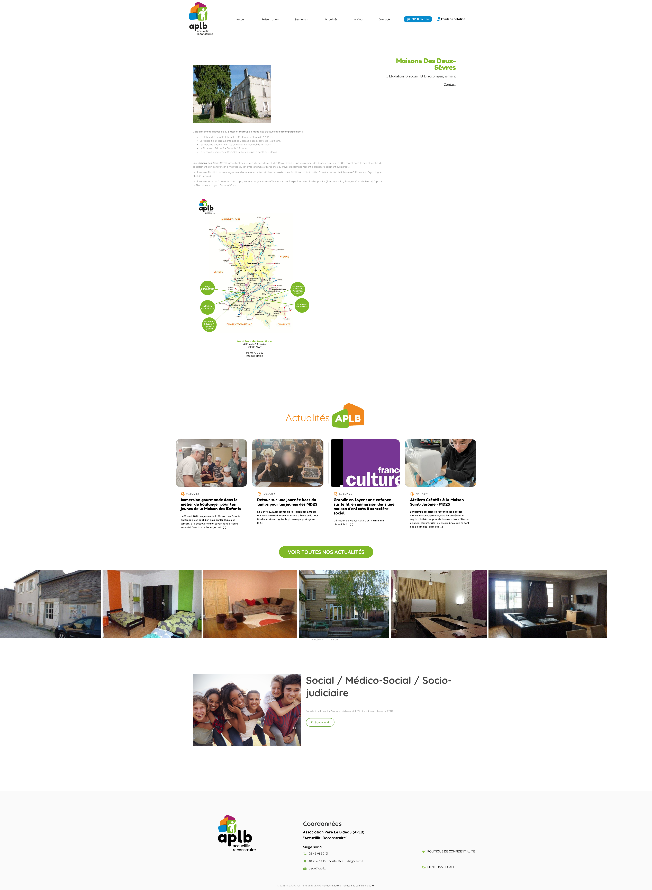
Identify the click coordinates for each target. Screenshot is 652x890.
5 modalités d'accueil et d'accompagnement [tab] (421, 76)
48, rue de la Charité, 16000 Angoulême (336, 861)
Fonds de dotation (452, 19)
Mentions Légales (331, 885)
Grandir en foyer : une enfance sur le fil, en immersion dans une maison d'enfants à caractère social (364, 506)
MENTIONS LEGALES (441, 867)
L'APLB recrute (419, 19)
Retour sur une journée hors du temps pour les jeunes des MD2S (287, 502)
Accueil (240, 19)
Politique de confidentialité (357, 885)
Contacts (385, 19)
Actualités (330, 19)
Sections (300, 19)
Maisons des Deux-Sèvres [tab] (426, 64)
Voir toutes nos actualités (326, 552)
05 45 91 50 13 (318, 854)
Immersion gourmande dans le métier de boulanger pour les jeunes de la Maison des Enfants (211, 504)
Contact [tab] (450, 84)
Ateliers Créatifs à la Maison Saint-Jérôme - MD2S (437, 502)
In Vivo (358, 19)
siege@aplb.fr (318, 868)
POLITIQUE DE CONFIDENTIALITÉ (451, 851)
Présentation (270, 19)
